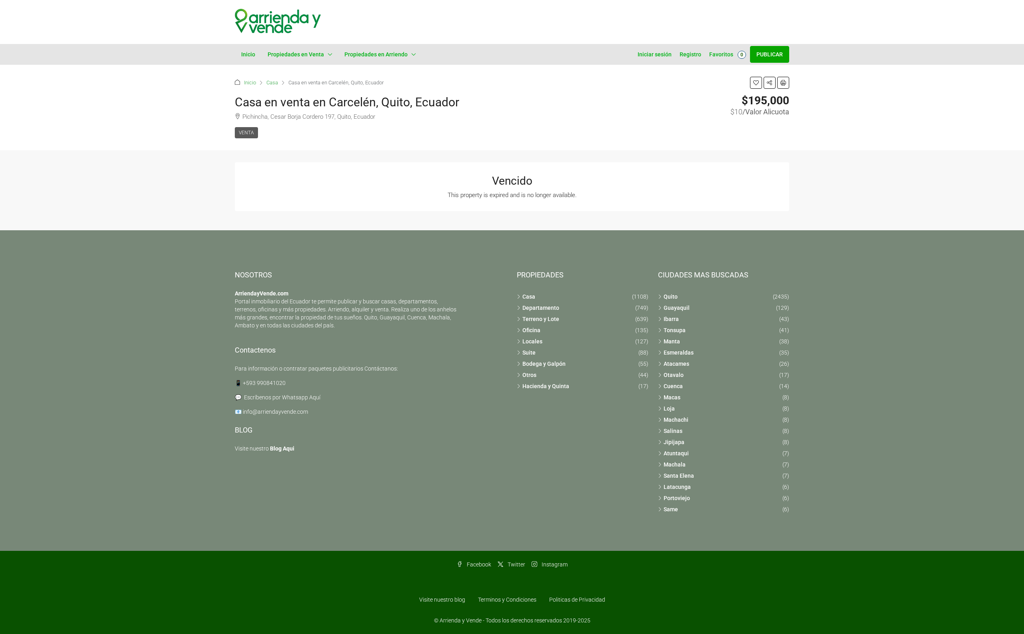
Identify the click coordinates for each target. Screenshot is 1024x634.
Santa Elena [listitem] (679, 476)
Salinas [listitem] (673, 431)
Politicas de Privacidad (577, 599)
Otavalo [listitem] (674, 375)
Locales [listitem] (532, 341)
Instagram (554, 564)
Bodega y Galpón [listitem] (544, 364)
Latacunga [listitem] (677, 487)
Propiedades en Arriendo (376, 54)
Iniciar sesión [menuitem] (655, 54)
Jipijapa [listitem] (674, 442)
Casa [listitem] (528, 296)
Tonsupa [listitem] (675, 330)
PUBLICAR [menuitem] (769, 54)
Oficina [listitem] (531, 330)
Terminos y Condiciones (507, 599)
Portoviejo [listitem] (677, 498)
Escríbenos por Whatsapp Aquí (282, 397)
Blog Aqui (282, 448)
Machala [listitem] (675, 464)
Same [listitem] (671, 509)
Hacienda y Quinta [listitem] (545, 386)
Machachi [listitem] (676, 420)
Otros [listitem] (529, 375)
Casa (272, 83)
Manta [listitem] (672, 341)
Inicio (248, 54)
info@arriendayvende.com (275, 412)
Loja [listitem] (669, 408)
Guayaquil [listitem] (677, 308)
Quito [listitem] (671, 296)
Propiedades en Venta (296, 54)
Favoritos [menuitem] (726, 54)
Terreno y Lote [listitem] (540, 319)
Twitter (515, 564)
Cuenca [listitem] (673, 386)
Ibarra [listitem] (671, 319)
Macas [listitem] (672, 397)
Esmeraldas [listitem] (679, 352)
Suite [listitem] (529, 352)
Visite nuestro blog (442, 599)
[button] (756, 83)
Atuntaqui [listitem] (676, 453)
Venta (246, 133)
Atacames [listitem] (676, 364)
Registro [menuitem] (690, 54)
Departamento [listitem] (540, 308)
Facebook (478, 564)
